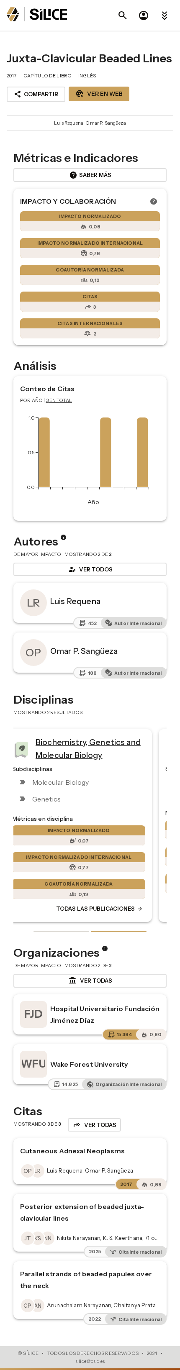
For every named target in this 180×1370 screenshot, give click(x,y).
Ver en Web (99, 94)
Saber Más (90, 175)
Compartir (36, 94)
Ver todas (90, 981)
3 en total (59, 400)
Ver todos (90, 569)
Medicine (94, 746)
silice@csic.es (90, 1361)
